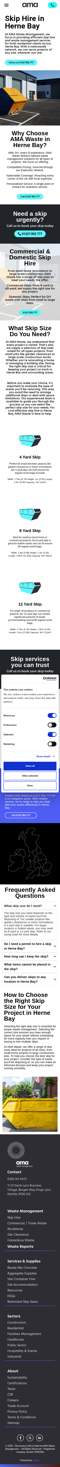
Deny (30, 785)
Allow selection (30, 775)
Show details (43, 756)
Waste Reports (20, 1246)
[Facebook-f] (20, 1438)
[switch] (52, 724)
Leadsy (36, 1460)
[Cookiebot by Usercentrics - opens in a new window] (43, 679)
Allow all (30, 766)
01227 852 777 (42, 795)
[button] (6, 5)
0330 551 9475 (17, 1179)
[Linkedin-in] (39, 1438)
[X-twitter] (30, 1438)
